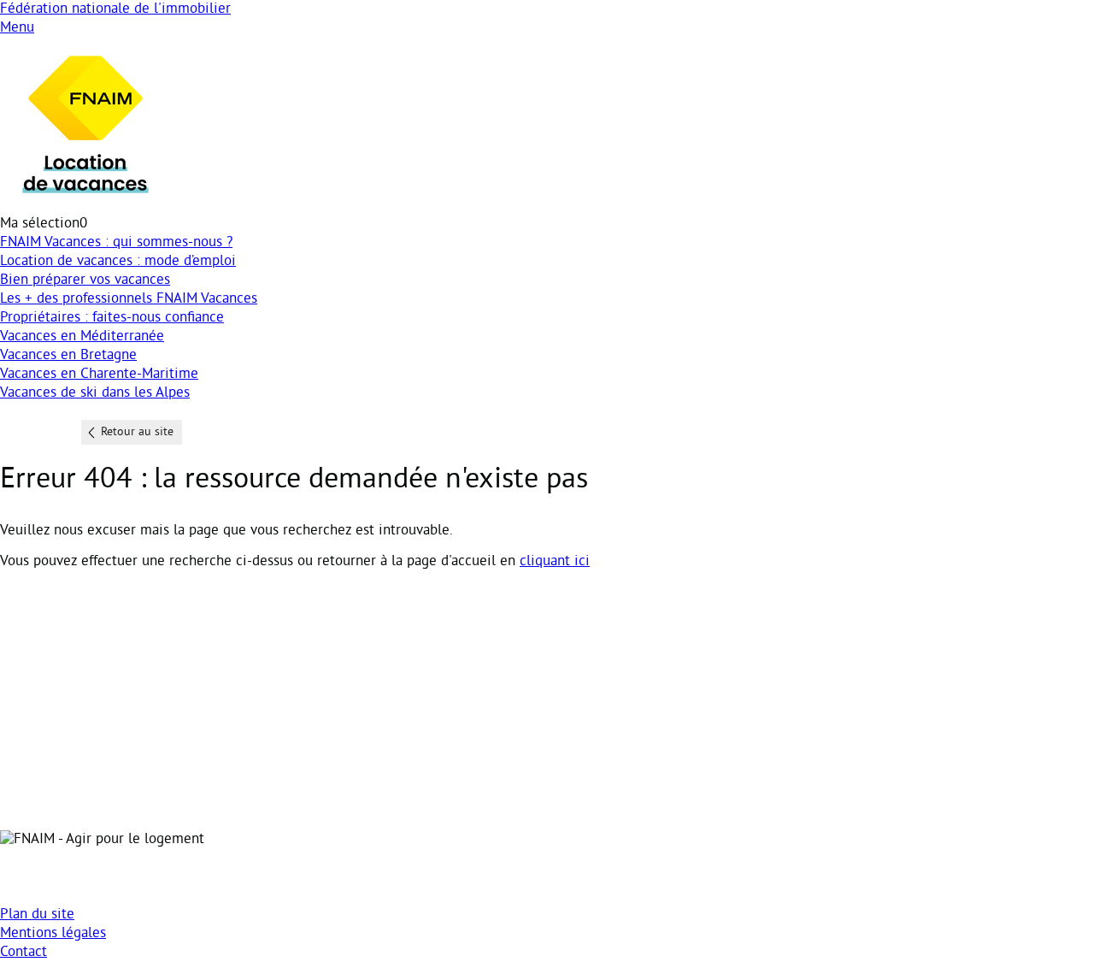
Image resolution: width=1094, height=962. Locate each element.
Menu (17, 28)
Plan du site (37, 915)
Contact (23, 952)
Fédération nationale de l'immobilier (115, 9)
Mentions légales (53, 933)
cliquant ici (555, 561)
